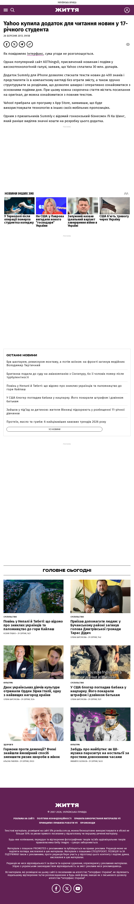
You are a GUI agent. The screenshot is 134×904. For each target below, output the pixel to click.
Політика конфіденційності (54, 818)
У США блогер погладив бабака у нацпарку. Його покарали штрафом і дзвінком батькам (64, 399)
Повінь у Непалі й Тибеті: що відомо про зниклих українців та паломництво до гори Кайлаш (64, 387)
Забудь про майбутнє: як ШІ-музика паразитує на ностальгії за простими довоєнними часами (99, 753)
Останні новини (21, 355)
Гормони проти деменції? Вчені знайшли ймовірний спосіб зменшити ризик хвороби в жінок (31, 753)
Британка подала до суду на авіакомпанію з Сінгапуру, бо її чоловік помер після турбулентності (65, 375)
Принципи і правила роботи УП (58, 823)
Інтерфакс (35, 54)
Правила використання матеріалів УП (97, 818)
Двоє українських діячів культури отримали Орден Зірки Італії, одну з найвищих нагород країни (32, 691)
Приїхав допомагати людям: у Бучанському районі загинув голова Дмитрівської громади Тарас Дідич (95, 627)
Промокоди (87, 823)
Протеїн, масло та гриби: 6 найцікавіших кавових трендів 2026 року (56, 422)
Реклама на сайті (23, 818)
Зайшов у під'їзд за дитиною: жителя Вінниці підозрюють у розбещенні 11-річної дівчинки (65, 411)
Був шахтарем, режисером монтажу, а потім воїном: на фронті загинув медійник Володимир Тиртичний (65, 363)
